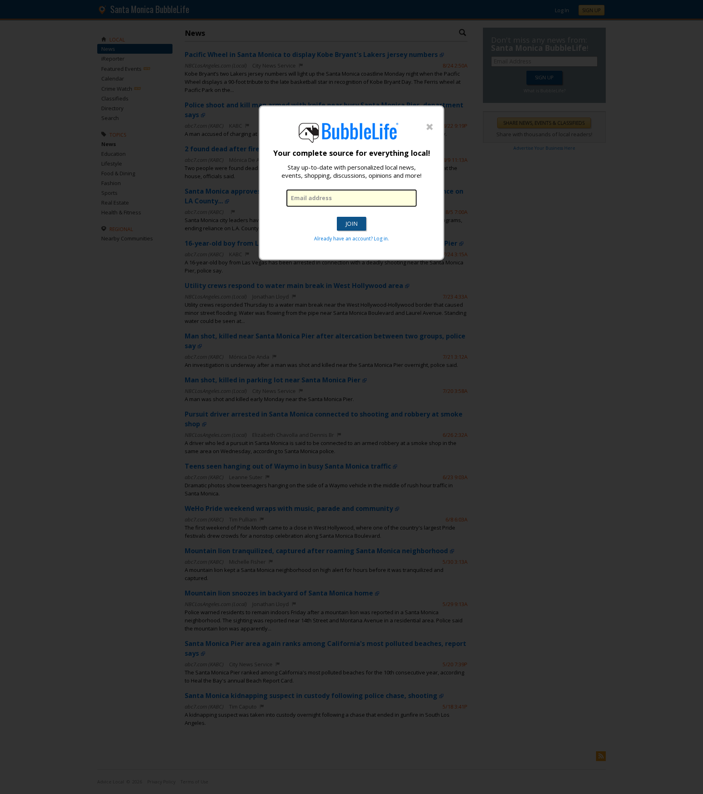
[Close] (429, 127)
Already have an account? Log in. (351, 238)
